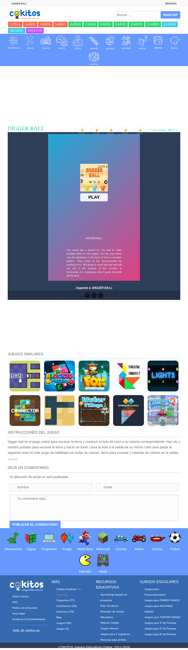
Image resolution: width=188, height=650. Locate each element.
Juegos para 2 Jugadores (115, 634)
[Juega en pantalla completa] (94, 295)
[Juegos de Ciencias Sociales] (110, 42)
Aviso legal (18, 613)
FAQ (14, 602)
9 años (120, 24)
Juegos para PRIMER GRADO (162, 600)
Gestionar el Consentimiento (28, 619)
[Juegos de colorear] (126, 42)
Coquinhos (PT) (65, 600)
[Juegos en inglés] (61, 42)
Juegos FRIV (63, 623)
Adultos (35, 30)
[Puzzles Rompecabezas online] (174, 42)
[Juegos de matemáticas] (13, 42)
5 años (60, 24)
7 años (90, 24)
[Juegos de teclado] (45, 42)
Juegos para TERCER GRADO (162, 617)
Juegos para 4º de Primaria (160, 622)
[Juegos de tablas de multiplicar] (29, 42)
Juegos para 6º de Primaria (160, 634)
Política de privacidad (24, 607)
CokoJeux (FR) (65, 611)
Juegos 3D (62, 628)
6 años (75, 24)
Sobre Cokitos (20, 596)
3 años (30, 24)
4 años (45, 24)
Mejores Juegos (109, 622)
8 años (105, 24)
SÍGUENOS (171, 3)
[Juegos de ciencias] (94, 42)
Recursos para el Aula (113, 639)
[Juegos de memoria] (158, 42)
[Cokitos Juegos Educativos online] (26, 14)
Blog (59, 617)
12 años (170, 24)
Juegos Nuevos (109, 628)
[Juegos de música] (142, 42)
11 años (153, 24)
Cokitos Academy (66, 589)
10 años (136, 24)
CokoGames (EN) (66, 605)
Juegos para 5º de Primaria (160, 628)
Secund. (17, 30)
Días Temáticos (109, 605)
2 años (15, 24)
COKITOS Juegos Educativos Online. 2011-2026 (94, 647)
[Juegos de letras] (77, 42)
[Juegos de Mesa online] (94, 58)
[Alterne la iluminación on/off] (87, 295)
